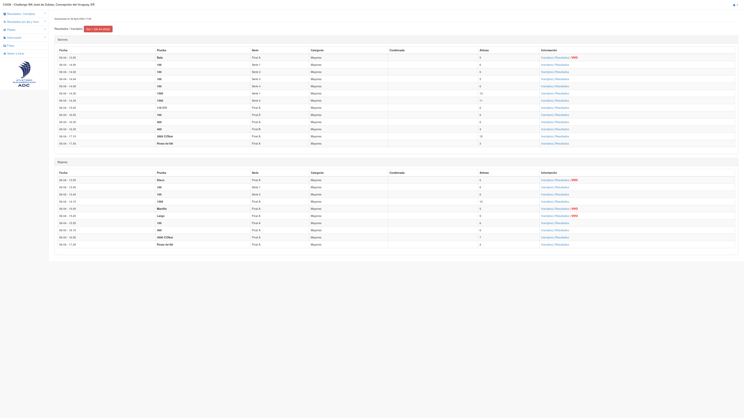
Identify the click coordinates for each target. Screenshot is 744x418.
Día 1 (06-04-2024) (98, 29)
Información (14, 37)
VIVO (574, 57)
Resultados (562, 57)
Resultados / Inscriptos (20, 14)
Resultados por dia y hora (22, 22)
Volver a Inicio (15, 53)
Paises (10, 30)
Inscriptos (547, 57)
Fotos (10, 45)
